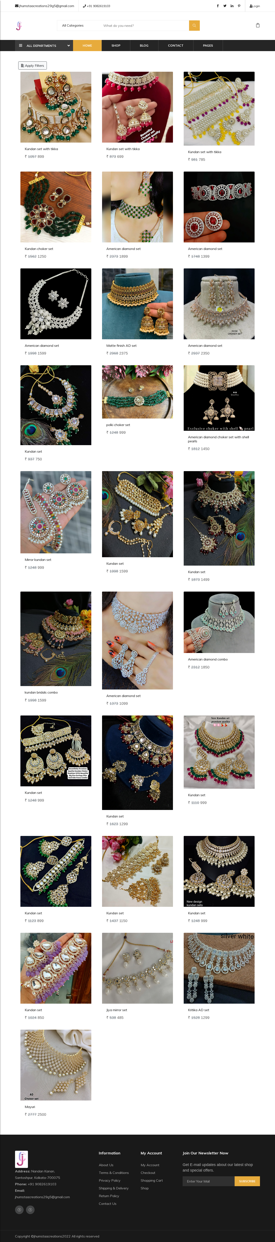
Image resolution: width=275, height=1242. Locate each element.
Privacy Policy (110, 1180)
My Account (150, 1165)
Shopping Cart (152, 1180)
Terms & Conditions (114, 1172)
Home (87, 45)
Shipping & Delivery (114, 1188)
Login (256, 6)
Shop (116, 45)
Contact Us (107, 1203)
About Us (106, 1165)
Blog (144, 45)
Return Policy (109, 1196)
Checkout (148, 1172)
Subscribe (247, 1181)
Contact (175, 45)
